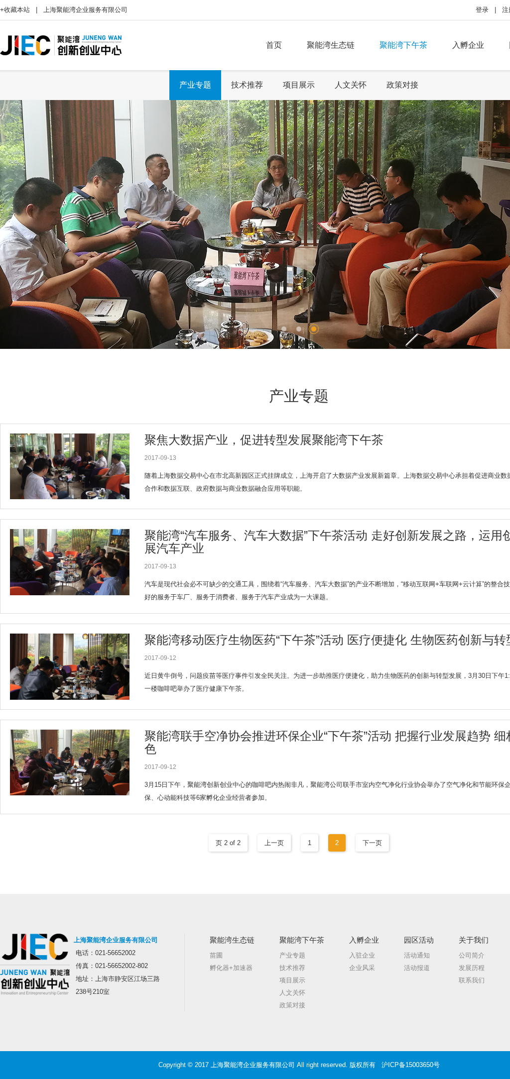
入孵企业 (468, 45)
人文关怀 (351, 85)
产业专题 (195, 85)
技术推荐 (247, 85)
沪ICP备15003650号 (411, 1065)
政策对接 (402, 85)
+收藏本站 (15, 9)
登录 (482, 9)
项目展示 (299, 85)
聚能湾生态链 (331, 45)
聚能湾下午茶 (403, 45)
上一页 (274, 843)
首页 (274, 45)
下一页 (372, 843)
